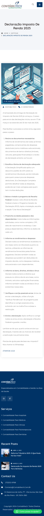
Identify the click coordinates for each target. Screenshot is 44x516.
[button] (27, 512)
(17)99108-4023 (9, 351)
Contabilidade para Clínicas (14, 425)
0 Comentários (27, 107)
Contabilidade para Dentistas (15, 434)
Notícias (14, 33)
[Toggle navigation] (39, 4)
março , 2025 (17, 463)
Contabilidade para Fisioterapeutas (17, 430)
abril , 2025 (17, 450)
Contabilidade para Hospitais (14, 415)
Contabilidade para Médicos (14, 420)
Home (6, 33)
